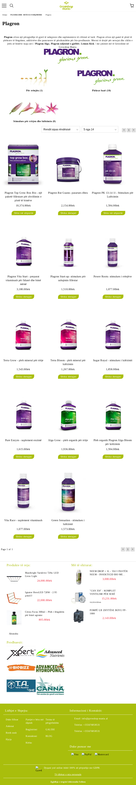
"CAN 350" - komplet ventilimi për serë (103, 592)
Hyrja (9, 739)
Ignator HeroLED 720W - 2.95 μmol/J (41, 594)
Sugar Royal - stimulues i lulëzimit (112, 360)
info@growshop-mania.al (95, 718)
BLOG (49, 736)
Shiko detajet (68, 213)
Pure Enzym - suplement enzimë (23, 440)
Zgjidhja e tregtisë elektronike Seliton (68, 782)
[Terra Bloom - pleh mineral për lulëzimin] (68, 331)
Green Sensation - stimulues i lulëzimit (68, 522)
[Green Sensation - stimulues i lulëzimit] (68, 491)
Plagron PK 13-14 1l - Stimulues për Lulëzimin (112, 194)
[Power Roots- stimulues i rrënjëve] (112, 248)
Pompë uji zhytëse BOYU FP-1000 (108, 612)
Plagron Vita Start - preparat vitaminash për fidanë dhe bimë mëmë (23, 280)
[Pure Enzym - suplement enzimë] (23, 411)
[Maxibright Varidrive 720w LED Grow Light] (14, 578)
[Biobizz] (21, 668)
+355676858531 (91, 725)
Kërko (29, 742)
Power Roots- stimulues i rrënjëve (113, 276)
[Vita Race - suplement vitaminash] (23, 491)
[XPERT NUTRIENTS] (21, 653)
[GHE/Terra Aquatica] (21, 686)
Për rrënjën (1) (34, 90)
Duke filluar (12, 719)
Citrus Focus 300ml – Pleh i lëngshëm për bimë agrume (44, 613)
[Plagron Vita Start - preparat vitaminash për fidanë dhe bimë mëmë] (23, 248)
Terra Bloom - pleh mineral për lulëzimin (68, 362)
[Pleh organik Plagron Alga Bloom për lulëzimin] (112, 411)
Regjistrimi (31, 729)
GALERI (50, 729)
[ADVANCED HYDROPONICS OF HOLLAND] (50, 668)
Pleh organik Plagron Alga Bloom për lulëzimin (113, 442)
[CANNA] (50, 686)
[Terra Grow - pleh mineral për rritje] (23, 331)
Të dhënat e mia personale (68, 774)
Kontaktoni (31, 736)
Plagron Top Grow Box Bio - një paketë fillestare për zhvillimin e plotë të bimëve (23, 196)
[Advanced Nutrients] (50, 653)
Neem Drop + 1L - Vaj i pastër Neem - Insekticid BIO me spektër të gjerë (109, 573)
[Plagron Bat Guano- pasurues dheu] (68, 164)
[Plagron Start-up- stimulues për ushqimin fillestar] (68, 248)
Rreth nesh (11, 733)
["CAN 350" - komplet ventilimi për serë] (78, 596)
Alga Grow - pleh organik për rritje (68, 440)
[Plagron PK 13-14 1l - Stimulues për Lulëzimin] (112, 164)
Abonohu (13, 633)
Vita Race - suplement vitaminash (23, 520)
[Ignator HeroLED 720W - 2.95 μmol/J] (14, 598)
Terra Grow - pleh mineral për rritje (23, 360)
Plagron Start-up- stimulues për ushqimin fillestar (68, 278)
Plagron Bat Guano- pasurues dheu (68, 192)
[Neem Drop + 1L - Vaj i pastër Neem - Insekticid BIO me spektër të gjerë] (78, 577)
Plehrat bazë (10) (101, 90)
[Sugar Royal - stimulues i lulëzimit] (112, 331)
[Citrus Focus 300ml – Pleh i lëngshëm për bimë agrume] (14, 617)
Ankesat (10, 726)
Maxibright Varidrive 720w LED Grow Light (42, 574)
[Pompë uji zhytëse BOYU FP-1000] (78, 616)
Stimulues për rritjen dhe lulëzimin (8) (34, 121)
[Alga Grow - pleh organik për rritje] (68, 411)
